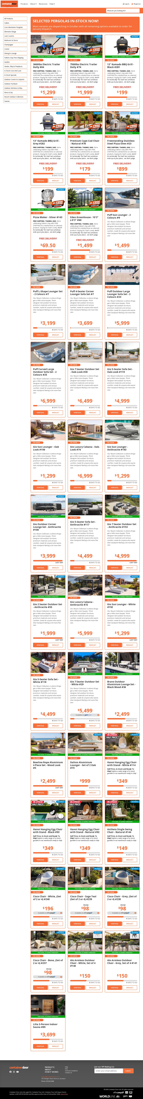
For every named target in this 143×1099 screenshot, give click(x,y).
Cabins (6, 23)
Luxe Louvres (9, 36)
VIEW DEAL (40, 104)
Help (52, 4)
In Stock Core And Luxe (12, 71)
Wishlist (55, 104)
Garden (7, 62)
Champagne (8, 45)
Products (24, 4)
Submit (128, 1071)
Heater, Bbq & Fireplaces (13, 66)
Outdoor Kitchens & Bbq (13, 88)
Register (137, 4)
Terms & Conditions (71, 1071)
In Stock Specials (10, 75)
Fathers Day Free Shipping (13, 58)
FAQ (66, 1069)
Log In (126, 4)
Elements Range (10, 32)
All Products (8, 18)
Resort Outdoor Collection (13, 97)
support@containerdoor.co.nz (50, 1077)
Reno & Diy (8, 92)
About (33, 4)
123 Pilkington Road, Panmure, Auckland (53, 1078)
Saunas (7, 101)
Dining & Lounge (10, 53)
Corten (6, 49)
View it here (64, 1094)
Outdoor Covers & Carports (14, 79)
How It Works (51, 1072)
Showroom (43, 4)
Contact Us (68, 1073)
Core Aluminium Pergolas (13, 27)
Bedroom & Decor (11, 40)
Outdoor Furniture (10, 84)
